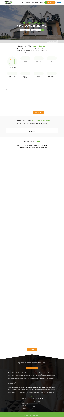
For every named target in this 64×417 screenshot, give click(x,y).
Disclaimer (23, 401)
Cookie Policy (24, 405)
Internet (25, 61)
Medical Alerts (12, 76)
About (22, 2)
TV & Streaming (12, 67)
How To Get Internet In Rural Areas (14, 264)
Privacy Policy (24, 400)
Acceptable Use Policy (36, 401)
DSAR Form (34, 408)
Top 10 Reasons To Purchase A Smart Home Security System (20, 303)
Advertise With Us (36, 404)
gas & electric (38, 76)
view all (32, 349)
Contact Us (34, 406)
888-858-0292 (51, 2)
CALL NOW (38, 112)
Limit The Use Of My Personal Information (38, 399)
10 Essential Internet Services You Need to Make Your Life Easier (21, 225)
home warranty (51, 76)
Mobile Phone (39, 61)
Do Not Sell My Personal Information (26, 407)
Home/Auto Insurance (25, 77)
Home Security (52, 61)
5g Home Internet (11, 342)
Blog (41, 2)
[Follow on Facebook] (58, 2)
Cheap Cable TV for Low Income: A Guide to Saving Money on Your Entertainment (25, 186)
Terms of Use (24, 398)
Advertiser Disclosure (52, 41)
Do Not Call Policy (25, 403)
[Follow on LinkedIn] (60, 2)
